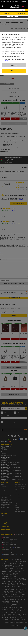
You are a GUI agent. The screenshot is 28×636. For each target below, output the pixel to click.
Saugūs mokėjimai (15, 1)
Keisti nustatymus (14, 65)
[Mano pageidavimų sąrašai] (15, 6)
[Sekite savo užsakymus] (11, 6)
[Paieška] (26, 10)
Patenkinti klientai (24, 1)
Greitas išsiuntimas (6, 1)
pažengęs (21, 10)
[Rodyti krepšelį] (18, 6)
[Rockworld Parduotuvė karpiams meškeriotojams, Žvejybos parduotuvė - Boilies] (2, 6)
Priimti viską (14, 70)
